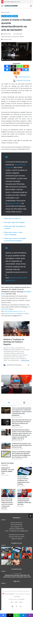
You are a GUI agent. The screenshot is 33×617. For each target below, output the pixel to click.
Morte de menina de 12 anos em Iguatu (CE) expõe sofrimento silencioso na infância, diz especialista (21, 422)
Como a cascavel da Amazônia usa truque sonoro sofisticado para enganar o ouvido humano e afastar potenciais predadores (22, 411)
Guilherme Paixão (7, 34)
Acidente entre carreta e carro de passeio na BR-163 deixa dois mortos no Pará (22, 445)
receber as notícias (14, 203)
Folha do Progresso (9, 594)
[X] (13, 66)
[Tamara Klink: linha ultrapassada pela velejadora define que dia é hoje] (24, 493)
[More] (16, 73)
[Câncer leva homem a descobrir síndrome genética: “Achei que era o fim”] (6, 562)
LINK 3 (21, 602)
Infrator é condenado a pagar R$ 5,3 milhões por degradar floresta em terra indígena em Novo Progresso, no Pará (21, 454)
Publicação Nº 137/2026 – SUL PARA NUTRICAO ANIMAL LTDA (7, 470)
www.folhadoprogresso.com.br (13, 311)
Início (3, 12)
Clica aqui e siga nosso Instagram (14, 222)
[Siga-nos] (30, 516)
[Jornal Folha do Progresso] (11, 6)
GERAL (8, 12)
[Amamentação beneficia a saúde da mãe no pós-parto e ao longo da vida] (16, 556)
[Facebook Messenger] (7, 69)
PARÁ (9, 16)
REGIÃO (15, 16)
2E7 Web (17, 596)
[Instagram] (20, 69)
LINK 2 (16, 602)
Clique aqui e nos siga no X (12, 218)
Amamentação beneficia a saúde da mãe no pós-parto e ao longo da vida (19, 386)
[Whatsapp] (20, 66)
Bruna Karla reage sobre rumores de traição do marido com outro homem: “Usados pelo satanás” (7, 503)
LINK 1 (12, 602)
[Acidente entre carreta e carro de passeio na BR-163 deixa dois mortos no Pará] (6, 446)
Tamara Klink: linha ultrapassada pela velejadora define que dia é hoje (24, 501)
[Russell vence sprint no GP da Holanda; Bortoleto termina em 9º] (27, 556)
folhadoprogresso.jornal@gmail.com (15, 313)
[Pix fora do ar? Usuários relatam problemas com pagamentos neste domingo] (24, 471)
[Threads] (13, 69)
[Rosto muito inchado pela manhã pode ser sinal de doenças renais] (16, 562)
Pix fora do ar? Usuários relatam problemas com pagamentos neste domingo (23, 480)
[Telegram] (26, 69)
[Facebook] (7, 66)
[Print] (26, 66)
